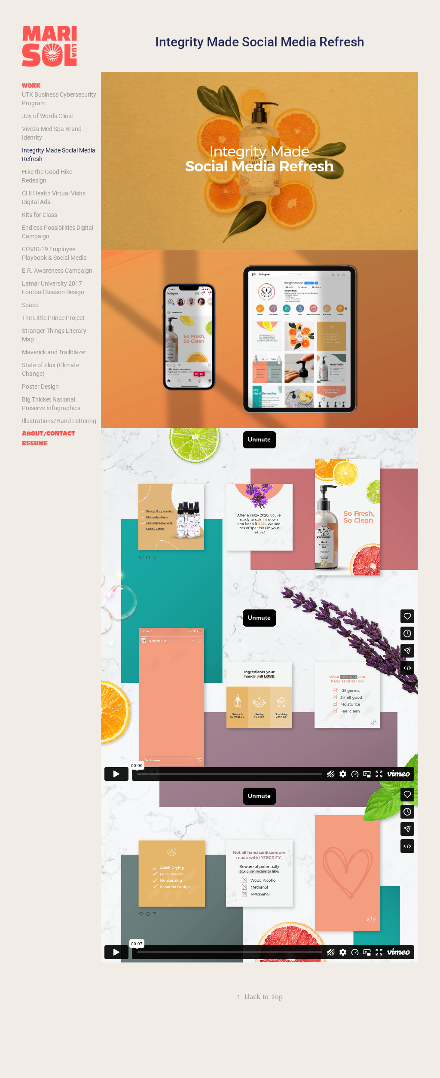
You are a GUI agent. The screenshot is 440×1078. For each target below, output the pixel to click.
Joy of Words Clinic (47, 116)
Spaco (30, 305)
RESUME (35, 443)
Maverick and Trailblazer (54, 352)
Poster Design (40, 386)
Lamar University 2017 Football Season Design (53, 287)
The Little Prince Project (53, 318)
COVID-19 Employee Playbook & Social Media (54, 253)
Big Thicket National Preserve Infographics (51, 403)
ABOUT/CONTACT (48, 433)
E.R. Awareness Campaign (57, 270)
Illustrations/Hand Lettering (59, 421)
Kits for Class (39, 214)
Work (31, 85)
